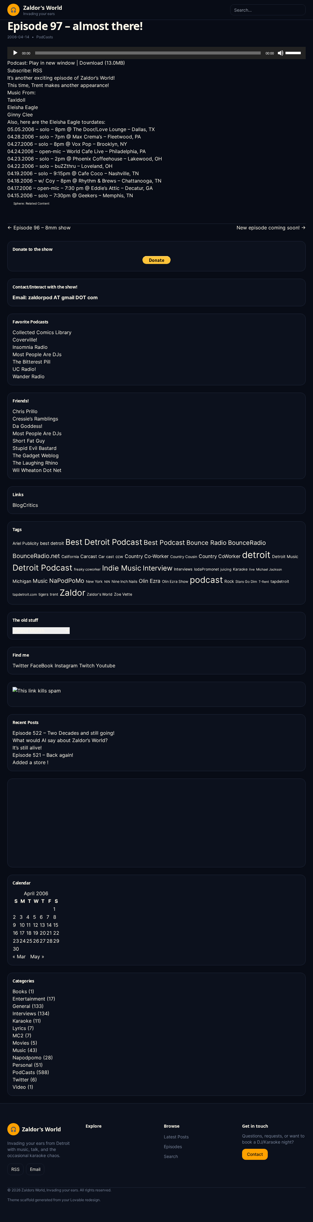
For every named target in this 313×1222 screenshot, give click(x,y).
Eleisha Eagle (22, 107)
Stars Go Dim (246, 581)
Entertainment (29, 999)
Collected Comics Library (42, 332)
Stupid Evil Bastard (35, 448)
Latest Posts (176, 1136)
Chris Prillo (25, 411)
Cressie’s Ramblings (35, 419)
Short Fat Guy (29, 441)
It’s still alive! (27, 748)
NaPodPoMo (66, 580)
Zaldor (72, 592)
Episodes (173, 1146)
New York (94, 581)
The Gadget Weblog (36, 455)
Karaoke (240, 569)
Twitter (21, 665)
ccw (119, 556)
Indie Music (121, 568)
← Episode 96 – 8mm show (39, 227)
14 (49, 925)
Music (40, 581)
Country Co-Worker (147, 556)
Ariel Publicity (26, 543)
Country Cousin (183, 556)
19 (35, 933)
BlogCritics (25, 505)
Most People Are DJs (37, 354)
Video (19, 1087)
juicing (225, 569)
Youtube (105, 665)
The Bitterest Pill (31, 362)
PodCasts (44, 37)
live (252, 569)
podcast (206, 580)
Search (171, 1156)
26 (36, 941)
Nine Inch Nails (124, 581)
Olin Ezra (149, 581)
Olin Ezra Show (175, 581)
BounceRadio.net (36, 556)
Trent (37, 85)
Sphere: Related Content (31, 203)
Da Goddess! (27, 426)
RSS (37, 70)
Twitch (86, 665)
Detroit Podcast (42, 567)
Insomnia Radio (30, 347)
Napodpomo (27, 1057)
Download (91, 63)
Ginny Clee (20, 114)
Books (20, 991)
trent (54, 594)
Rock (229, 581)
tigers (43, 594)
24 (23, 941)
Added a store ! (30, 762)
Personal (22, 1065)
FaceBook (41, 665)
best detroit (52, 543)
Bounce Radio (206, 542)
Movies (21, 1043)
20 (43, 933)
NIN (107, 582)
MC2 (18, 1035)
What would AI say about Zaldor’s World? (60, 740)
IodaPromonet (206, 569)
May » (37, 956)
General (21, 1006)
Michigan (22, 581)
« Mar (19, 956)
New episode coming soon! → (271, 227)
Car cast (106, 556)
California (70, 556)
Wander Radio (29, 376)
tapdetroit (280, 581)
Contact (255, 1154)
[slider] (294, 52)
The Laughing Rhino (35, 463)
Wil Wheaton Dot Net (37, 470)
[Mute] (281, 53)
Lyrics (19, 1028)
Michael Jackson (269, 569)
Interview (157, 568)
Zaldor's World (99, 594)
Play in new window (52, 63)
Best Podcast (164, 542)
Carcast (88, 556)
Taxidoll (16, 100)
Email (35, 1169)
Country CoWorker (220, 556)
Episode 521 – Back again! (43, 755)
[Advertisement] (58, 822)
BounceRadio (247, 542)
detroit (256, 554)
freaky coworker (87, 569)
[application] (156, 53)
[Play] (15, 53)
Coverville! (25, 340)
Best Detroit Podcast (103, 542)
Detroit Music (285, 556)
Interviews (183, 569)
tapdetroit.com (25, 594)
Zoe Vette (123, 594)
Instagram (66, 665)
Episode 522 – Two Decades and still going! (63, 733)
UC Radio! (24, 369)
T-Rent (264, 582)
